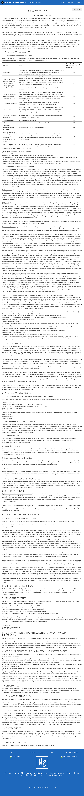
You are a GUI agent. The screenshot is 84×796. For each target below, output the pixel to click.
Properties (71, 3)
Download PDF (77, 9)
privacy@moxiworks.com (9, 501)
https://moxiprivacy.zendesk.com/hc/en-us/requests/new (17, 541)
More (79, 3)
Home (63, 2)
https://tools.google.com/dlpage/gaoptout (43, 291)
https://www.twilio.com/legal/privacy (29, 368)
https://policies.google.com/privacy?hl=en (50, 290)
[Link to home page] (14, 2)
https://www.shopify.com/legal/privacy (64, 214)
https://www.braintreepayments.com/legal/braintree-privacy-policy (20, 217)
